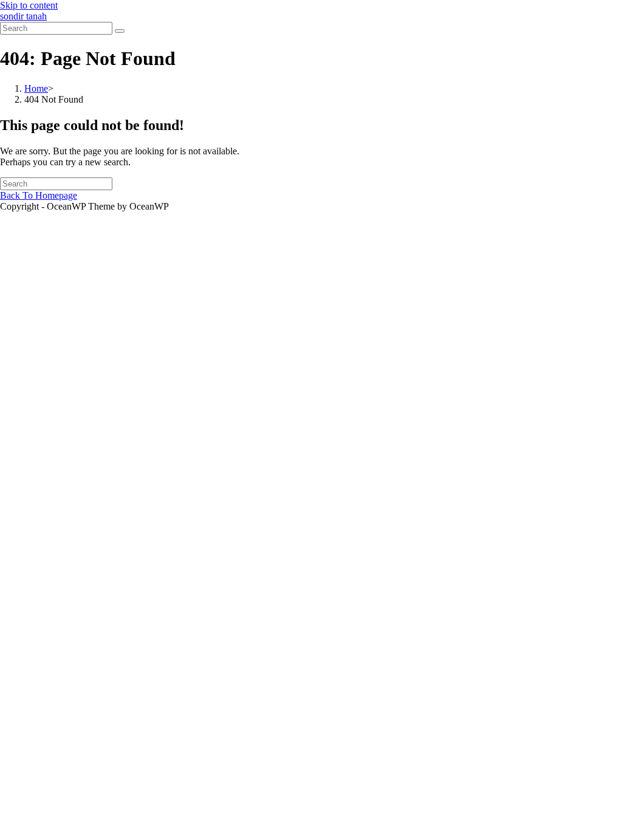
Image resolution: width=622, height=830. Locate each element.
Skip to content (29, 5)
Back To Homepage (38, 195)
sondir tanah (23, 16)
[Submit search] (120, 31)
